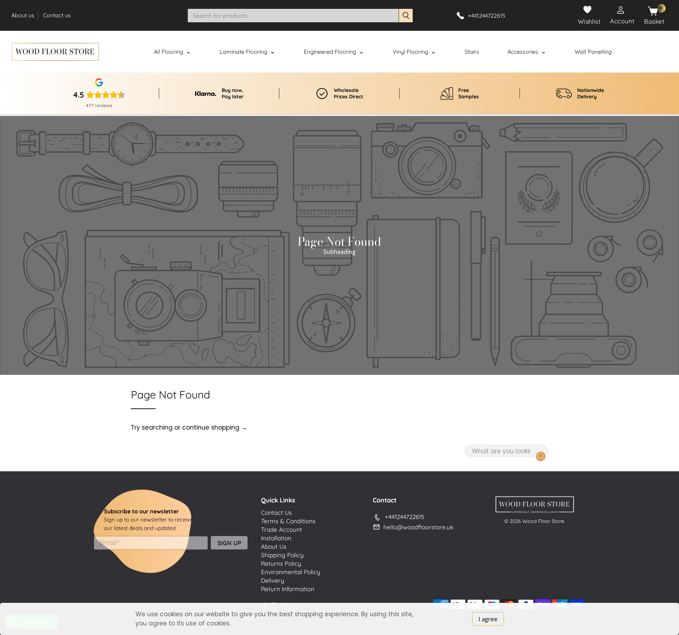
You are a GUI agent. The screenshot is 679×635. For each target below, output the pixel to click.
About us (22, 15)
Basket (654, 21)
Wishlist (589, 21)
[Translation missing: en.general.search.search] (406, 15)
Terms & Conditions (288, 521)
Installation (276, 538)
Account (622, 21)
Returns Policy (281, 563)
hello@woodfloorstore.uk (418, 527)
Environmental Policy (290, 572)
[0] (653, 11)
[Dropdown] (188, 52)
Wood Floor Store (543, 521)
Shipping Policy (282, 555)
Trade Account (281, 529)
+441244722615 (404, 516)
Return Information (287, 589)
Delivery (272, 580)
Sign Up (229, 543)
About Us (273, 546)
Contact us (57, 15)
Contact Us (276, 512)
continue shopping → (214, 427)
